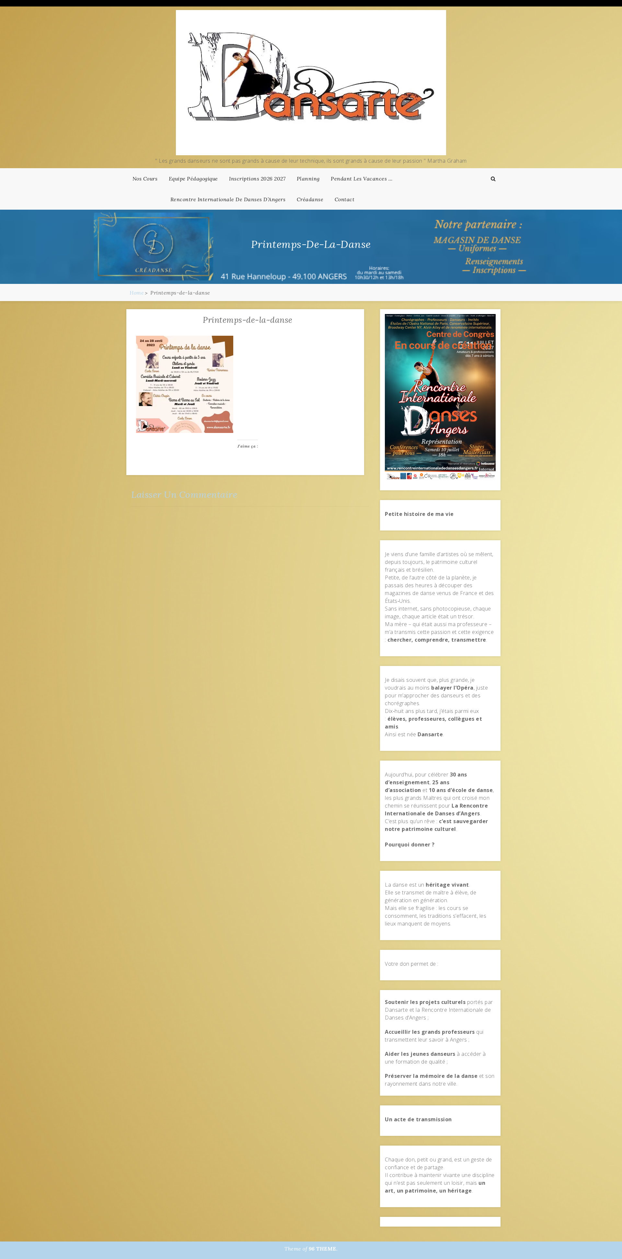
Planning (308, 178)
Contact (345, 199)
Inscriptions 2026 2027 (257, 178)
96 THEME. (323, 1248)
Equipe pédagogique (193, 178)
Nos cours (145, 178)
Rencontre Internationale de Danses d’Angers (228, 199)
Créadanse (310, 199)
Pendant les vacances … (361, 178)
